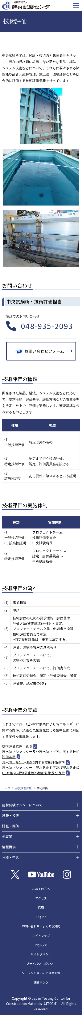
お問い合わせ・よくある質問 (41, 926)
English (41, 917)
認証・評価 (10, 825)
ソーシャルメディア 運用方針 (41, 973)
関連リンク (41, 982)
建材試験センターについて (22, 804)
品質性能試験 (23, 788)
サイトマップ (41, 935)
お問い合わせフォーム (44, 351)
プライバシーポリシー (41, 964)
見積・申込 (10, 857)
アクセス (41, 898)
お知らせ (41, 945)
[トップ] (28, 5)
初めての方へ (41, 889)
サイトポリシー (41, 954)
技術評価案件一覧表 (17, 746)
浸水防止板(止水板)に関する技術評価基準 (33, 762)
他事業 (7, 836)
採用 (41, 907)
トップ (6, 788)
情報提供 (9, 846)
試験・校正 (10, 815)
